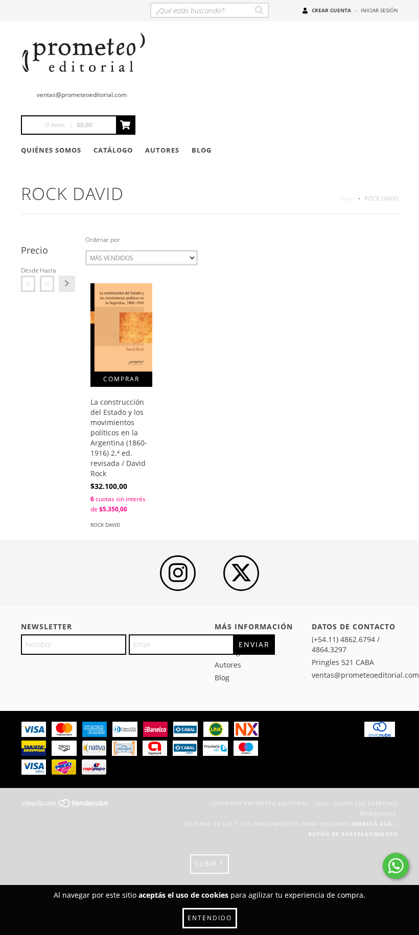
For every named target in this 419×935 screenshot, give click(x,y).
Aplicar (67, 284)
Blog (202, 150)
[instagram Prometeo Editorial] (178, 573)
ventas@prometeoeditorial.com (82, 94)
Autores (162, 150)
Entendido (210, 918)
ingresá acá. (372, 823)
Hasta (47, 270)
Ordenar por (102, 239)
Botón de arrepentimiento (353, 834)
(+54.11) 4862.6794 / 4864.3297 (346, 644)
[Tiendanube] (65, 805)
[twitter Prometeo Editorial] (241, 573)
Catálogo (113, 150)
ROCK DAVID (105, 524)
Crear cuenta (331, 10)
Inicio (347, 198)
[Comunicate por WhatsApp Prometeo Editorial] (396, 866)
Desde (28, 270)
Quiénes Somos (51, 150)
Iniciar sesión (379, 10)
